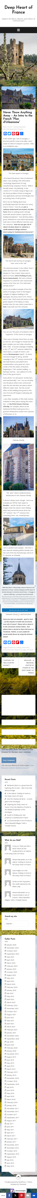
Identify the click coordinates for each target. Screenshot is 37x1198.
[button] (18, 590)
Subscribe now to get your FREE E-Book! (18, 610)
